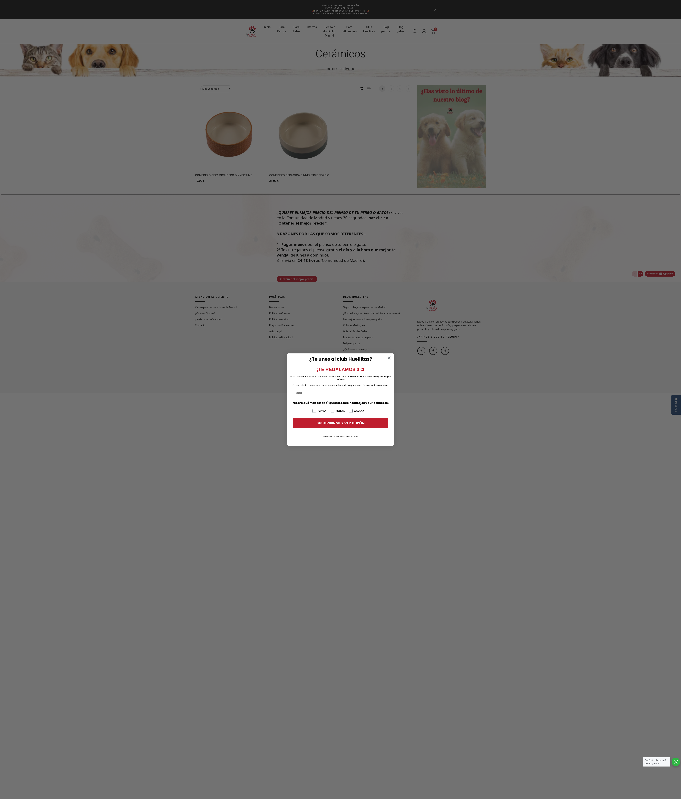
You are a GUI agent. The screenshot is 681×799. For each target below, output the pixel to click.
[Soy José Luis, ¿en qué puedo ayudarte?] (676, 762)
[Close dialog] (389, 358)
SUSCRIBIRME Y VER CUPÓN (341, 423)
